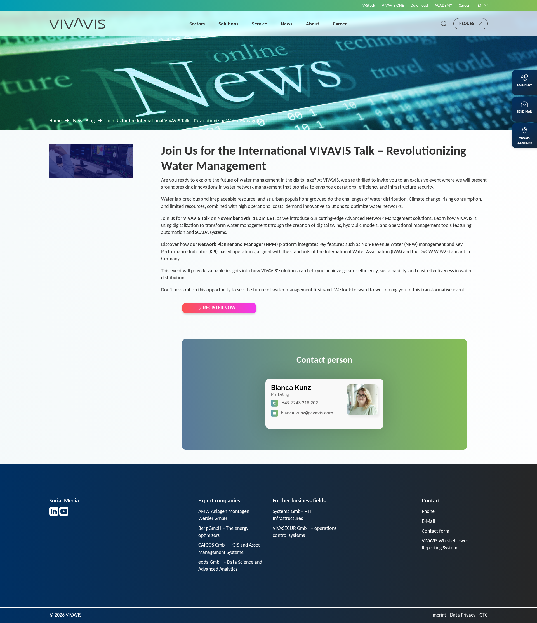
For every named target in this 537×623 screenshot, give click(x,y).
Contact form (435, 531)
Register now (219, 308)
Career (464, 6)
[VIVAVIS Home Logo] (77, 23)
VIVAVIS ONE (393, 6)
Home (55, 121)
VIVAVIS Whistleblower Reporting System (445, 544)
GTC (483, 615)
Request (467, 24)
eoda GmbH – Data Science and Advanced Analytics (230, 566)
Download (419, 6)
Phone (428, 511)
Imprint (438, 615)
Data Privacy (462, 615)
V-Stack (368, 6)
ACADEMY (443, 6)
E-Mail (428, 521)
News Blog (84, 121)
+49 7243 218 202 (300, 403)
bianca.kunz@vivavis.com (307, 413)
